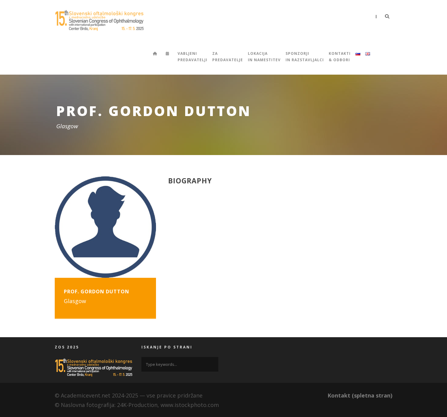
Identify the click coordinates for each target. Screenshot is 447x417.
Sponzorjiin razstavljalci (305, 56)
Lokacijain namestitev (264, 56)
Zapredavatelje (227, 56)
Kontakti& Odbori (340, 56)
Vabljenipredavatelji (192, 56)
